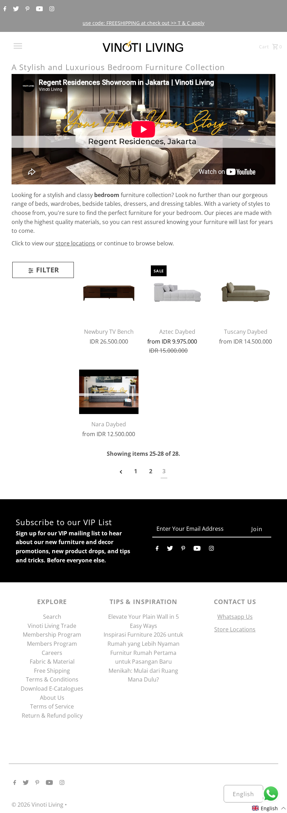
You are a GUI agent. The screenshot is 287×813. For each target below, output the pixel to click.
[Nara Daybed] (109, 392)
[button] (269, 808)
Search (52, 617)
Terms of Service (52, 706)
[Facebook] (4, 9)
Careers (52, 653)
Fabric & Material (52, 661)
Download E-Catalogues (52, 688)
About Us (52, 698)
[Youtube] (38, 9)
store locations (75, 243)
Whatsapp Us (235, 617)
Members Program (52, 644)
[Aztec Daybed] (177, 291)
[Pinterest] (26, 9)
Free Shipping (52, 671)
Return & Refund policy (52, 715)
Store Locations (234, 629)
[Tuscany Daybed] (245, 291)
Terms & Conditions (52, 679)
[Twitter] (15, 9)
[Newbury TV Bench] (109, 291)
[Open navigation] (33, 46)
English (243, 794)
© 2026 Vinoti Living (38, 804)
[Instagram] (51, 9)
